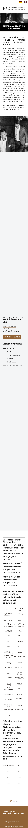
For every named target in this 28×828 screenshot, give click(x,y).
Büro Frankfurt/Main (13, 355)
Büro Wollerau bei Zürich (15, 365)
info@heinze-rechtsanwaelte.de (11, 571)
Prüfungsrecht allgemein (11, 822)
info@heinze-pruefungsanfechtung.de (11, 330)
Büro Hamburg (11, 348)
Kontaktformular (12, 337)
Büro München (11, 362)
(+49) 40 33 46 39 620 (9, 326)
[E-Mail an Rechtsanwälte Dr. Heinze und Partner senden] (5, 2)
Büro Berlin (10, 352)
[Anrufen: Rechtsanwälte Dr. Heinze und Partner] (9, 2)
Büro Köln (10, 359)
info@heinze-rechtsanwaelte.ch (11, 584)
